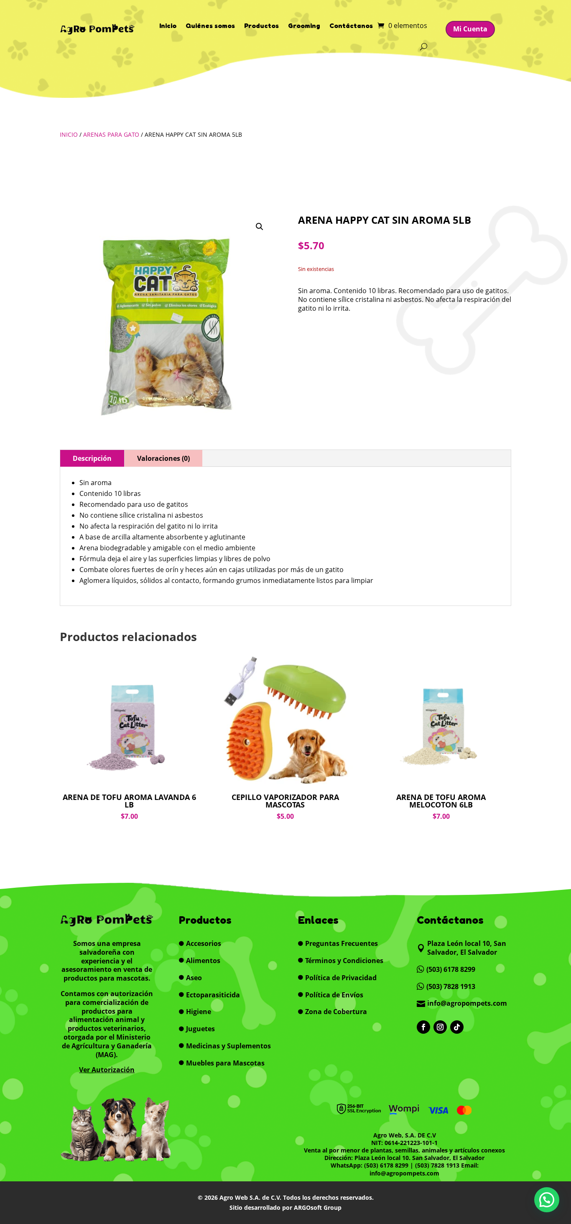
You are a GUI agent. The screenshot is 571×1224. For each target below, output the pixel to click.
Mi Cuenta (470, 28)
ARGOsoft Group (318, 1207)
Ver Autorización (107, 1069)
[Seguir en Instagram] (440, 1027)
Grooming (304, 25)
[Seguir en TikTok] (457, 1027)
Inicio (167, 25)
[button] (259, 226)
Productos (261, 25)
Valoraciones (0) (163, 458)
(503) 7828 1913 (437, 1165)
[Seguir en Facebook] (423, 1027)
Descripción (92, 458)
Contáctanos (351, 25)
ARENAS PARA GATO (111, 134)
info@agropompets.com (404, 1173)
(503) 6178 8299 (386, 1165)
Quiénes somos (210, 25)
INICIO (69, 134)
